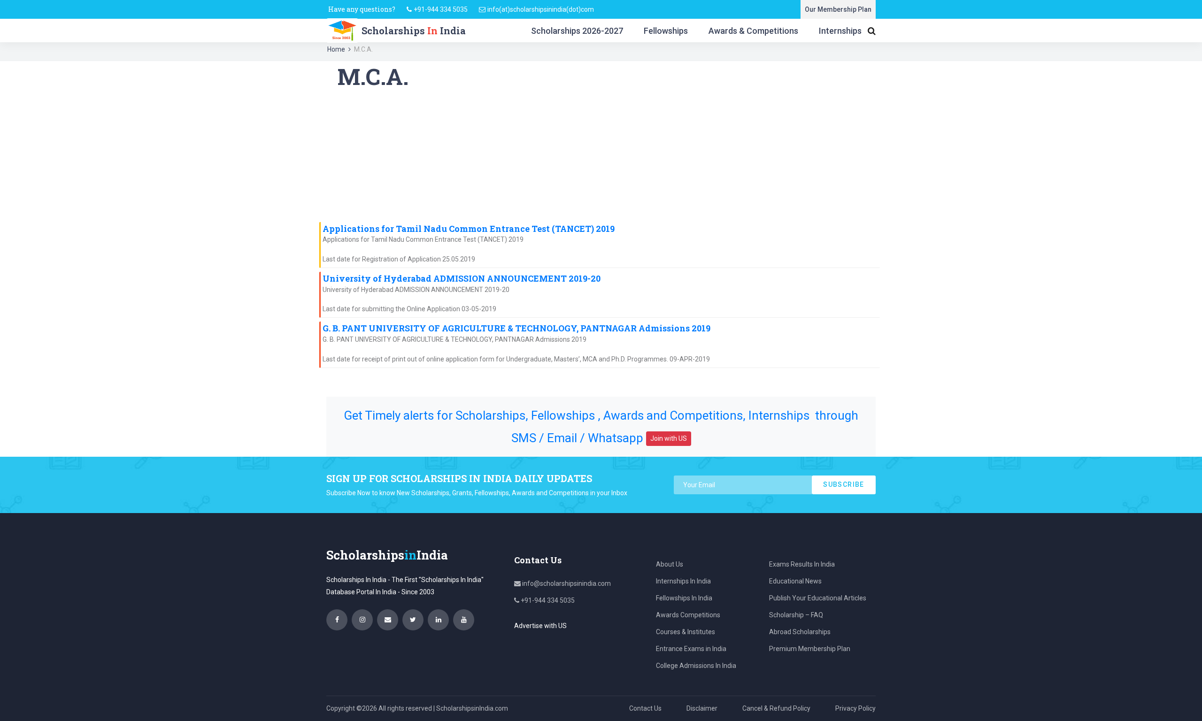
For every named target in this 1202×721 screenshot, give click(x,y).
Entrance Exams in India (691, 648)
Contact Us (645, 708)
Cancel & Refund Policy (776, 708)
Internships (840, 31)
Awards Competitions (688, 615)
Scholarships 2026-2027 (577, 31)
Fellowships (666, 31)
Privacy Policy (855, 708)
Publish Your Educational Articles (817, 598)
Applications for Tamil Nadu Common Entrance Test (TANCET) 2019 (469, 228)
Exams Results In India (802, 564)
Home (336, 49)
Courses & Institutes (685, 632)
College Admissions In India (696, 665)
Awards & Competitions (753, 31)
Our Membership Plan (838, 9)
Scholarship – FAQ (796, 615)
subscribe (843, 484)
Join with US (668, 438)
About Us (669, 564)
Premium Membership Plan (809, 648)
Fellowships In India (684, 598)
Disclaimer (701, 708)
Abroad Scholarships (800, 632)
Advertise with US (540, 625)
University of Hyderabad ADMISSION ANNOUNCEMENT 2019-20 (462, 278)
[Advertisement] (601, 156)
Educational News (795, 581)
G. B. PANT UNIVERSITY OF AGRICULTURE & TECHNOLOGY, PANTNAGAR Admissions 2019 (516, 328)
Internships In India (683, 581)
